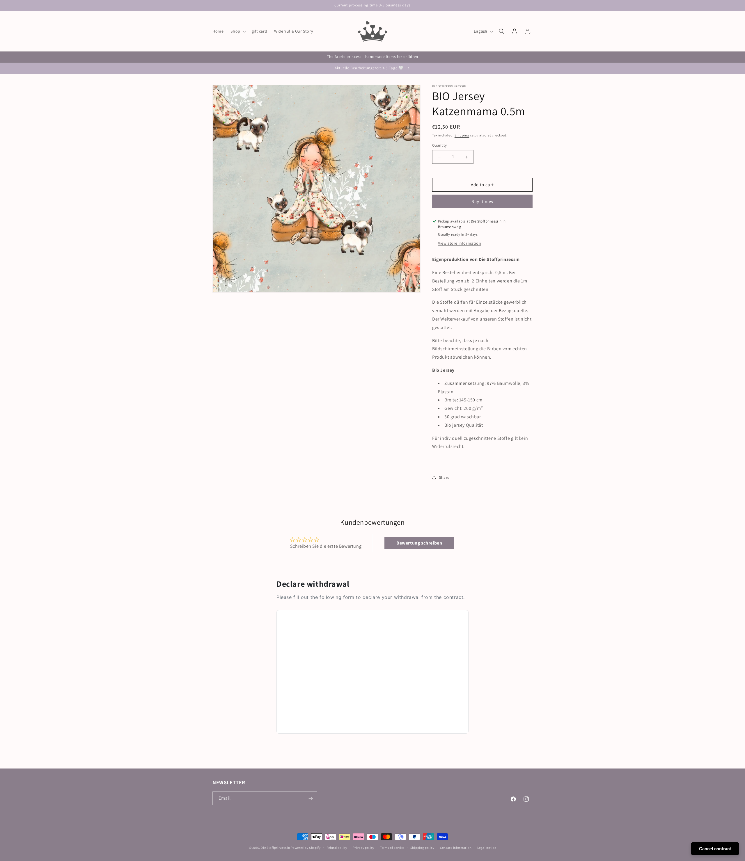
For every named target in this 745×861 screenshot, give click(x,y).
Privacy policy (363, 847)
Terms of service (392, 847)
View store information (459, 243)
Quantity (439, 145)
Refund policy (337, 847)
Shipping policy (422, 847)
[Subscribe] (310, 798)
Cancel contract (715, 848)
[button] (237, 31)
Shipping (462, 135)
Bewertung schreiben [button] (419, 543)
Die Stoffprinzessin (276, 848)
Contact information (455, 847)
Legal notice (486, 847)
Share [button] (444, 477)
